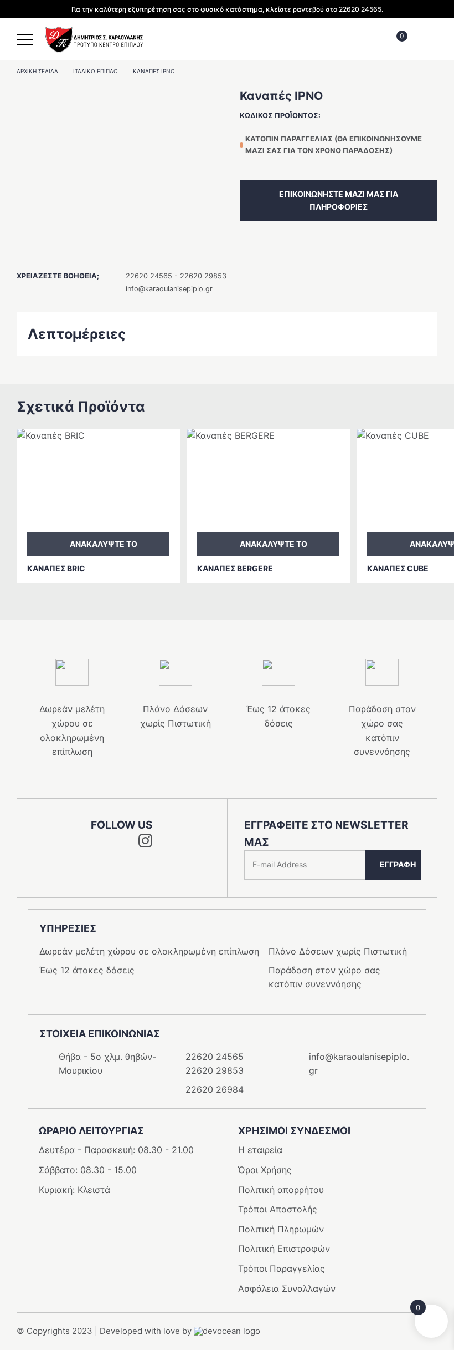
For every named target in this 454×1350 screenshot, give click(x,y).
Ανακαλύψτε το (103, 544)
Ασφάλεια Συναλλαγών (287, 1288)
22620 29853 (203, 276)
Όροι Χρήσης (265, 1169)
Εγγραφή (398, 864)
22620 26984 (214, 1089)
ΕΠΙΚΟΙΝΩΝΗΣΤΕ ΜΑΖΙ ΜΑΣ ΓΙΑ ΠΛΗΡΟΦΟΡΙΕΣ (338, 200)
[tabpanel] (122, 165)
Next (239, 602)
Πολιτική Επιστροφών (284, 1248)
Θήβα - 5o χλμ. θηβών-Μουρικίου (107, 1064)
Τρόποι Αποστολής (277, 1209)
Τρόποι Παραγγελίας (281, 1268)
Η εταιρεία (260, 1149)
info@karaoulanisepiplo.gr (169, 289)
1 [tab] (121, 253)
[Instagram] (145, 844)
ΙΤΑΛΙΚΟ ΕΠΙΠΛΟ (95, 71)
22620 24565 (149, 276)
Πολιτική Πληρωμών (281, 1229)
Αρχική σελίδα (37, 71)
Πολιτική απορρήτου (281, 1189)
